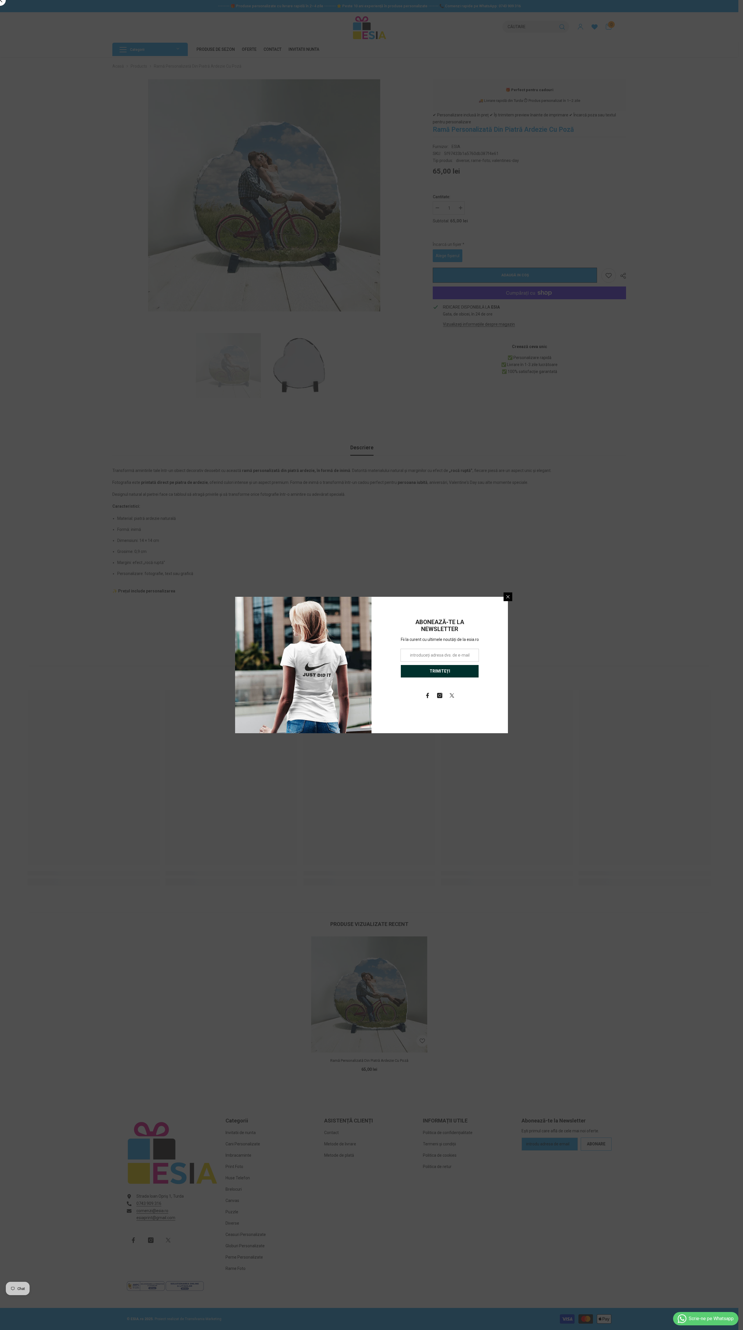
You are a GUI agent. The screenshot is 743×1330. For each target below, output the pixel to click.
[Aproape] (508, 596)
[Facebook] (427, 695)
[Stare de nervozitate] (452, 695)
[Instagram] (440, 695)
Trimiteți (440, 671)
